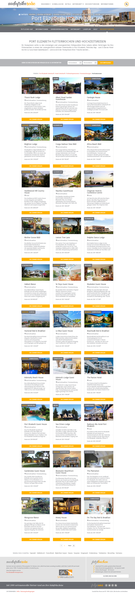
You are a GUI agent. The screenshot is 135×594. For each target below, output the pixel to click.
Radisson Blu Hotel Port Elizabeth (97, 425)
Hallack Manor (30, 284)
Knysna (70, 553)
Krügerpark (84, 553)
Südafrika (32, 14)
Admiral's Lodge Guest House (65, 378)
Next (69, 545)
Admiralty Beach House (33, 378)
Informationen (107, 4)
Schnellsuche (58, 4)
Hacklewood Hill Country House (34, 192)
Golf (95, 29)
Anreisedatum (80, 63)
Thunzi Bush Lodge (32, 97)
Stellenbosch (41, 553)
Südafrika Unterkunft (44, 14)
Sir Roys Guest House (64, 284)
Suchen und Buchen (110, 576)
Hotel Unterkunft (60, 73)
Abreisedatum (95, 63)
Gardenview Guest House (34, 471)
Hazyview (77, 553)
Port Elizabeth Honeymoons (14, 572)
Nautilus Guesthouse (64, 191)
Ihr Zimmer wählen (35, 119)
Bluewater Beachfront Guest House (65, 472)
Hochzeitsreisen (92, 4)
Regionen (45, 4)
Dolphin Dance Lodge (96, 237)
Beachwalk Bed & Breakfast (98, 331)
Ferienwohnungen (85, 73)
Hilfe (18, 591)
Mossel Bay (111, 553)
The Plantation (93, 471)
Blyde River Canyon (61, 553)
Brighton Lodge (30, 144)
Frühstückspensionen (72, 73)
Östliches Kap (27, 29)
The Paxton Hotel (94, 378)
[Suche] (126, 4)
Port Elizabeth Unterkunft (46, 73)
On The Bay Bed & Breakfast (98, 518)
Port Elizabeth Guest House (35, 424)
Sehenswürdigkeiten (59, 29)
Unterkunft (77, 4)
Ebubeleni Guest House (96, 284)
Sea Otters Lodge (63, 424)
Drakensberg (93, 553)
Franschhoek (50, 553)
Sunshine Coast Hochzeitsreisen (105, 14)
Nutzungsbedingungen (27, 591)
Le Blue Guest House (64, 331)
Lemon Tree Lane (63, 237)
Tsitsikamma (102, 553)
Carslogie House (93, 97)
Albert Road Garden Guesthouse (64, 98)
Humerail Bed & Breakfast (34, 331)
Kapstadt (33, 553)
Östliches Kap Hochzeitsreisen (83, 14)
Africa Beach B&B (94, 144)
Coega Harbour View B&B (66, 144)
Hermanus (119, 553)
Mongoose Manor (31, 518)
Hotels (68, 4)
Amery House (61, 518)
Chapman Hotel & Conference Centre (94, 192)
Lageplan (87, 29)
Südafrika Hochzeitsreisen (62, 14)
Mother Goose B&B (32, 237)
